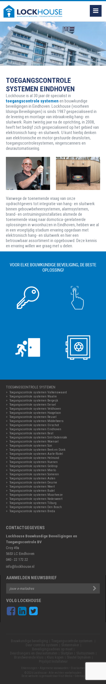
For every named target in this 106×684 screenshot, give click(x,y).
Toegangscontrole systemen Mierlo (32, 470)
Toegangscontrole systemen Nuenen (33, 462)
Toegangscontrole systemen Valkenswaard (38, 392)
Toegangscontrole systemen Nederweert (35, 499)
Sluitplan (67, 653)
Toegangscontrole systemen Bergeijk (33, 400)
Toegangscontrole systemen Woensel (34, 441)
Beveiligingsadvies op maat (52, 649)
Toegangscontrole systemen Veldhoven (35, 409)
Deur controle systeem (42, 645)
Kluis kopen (55, 657)
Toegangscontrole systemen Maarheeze (36, 495)
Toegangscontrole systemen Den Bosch (35, 507)
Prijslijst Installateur (53, 661)
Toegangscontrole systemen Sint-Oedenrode (38, 437)
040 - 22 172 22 (17, 559)
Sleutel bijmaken (79, 657)
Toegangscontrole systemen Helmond (34, 458)
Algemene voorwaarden (54, 668)
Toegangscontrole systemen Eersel (32, 405)
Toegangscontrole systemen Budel (32, 491)
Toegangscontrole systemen (72, 641)
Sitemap (80, 676)
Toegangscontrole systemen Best (31, 433)
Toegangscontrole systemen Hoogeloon (35, 413)
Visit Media (65, 676)
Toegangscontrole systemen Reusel (33, 417)
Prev (4, 44)
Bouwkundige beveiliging (29, 641)
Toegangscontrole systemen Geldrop (33, 466)
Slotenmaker (70, 645)
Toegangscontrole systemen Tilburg (33, 503)
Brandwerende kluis (29, 657)
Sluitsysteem (85, 653)
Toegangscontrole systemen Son (30, 446)
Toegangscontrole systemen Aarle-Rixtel (36, 454)
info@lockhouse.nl (20, 566)
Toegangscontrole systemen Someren (34, 474)
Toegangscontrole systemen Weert (32, 486)
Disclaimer (78, 668)
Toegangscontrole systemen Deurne (33, 482)
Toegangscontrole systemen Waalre (33, 396)
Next (101, 44)
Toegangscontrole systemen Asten (32, 478)
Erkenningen (29, 668)
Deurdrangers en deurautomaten (33, 653)
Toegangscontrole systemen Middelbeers (36, 421)
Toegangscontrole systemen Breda (32, 511)
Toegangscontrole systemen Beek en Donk (37, 450)
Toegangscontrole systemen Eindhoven (35, 429)
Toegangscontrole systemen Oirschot (34, 425)
